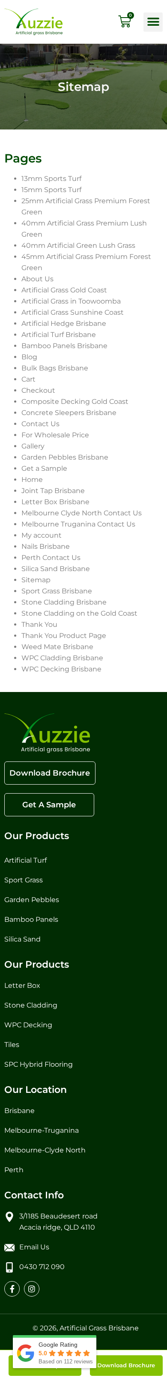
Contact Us (40, 424)
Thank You (39, 624)
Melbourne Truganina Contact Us (78, 524)
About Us (38, 279)
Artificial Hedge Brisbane (63, 323)
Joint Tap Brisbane (53, 491)
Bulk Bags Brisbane (54, 368)
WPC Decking (29, 1025)
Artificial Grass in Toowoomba (71, 301)
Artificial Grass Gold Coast (64, 290)
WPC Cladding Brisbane (62, 658)
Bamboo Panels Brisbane (64, 346)
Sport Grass (24, 880)
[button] (153, 22)
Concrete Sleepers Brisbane (68, 413)
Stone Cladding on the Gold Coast (79, 613)
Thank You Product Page (63, 636)
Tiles (11, 1045)
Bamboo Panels (31, 919)
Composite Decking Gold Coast (74, 401)
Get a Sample (44, 468)
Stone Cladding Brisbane (64, 602)
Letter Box (22, 985)
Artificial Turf (25, 860)
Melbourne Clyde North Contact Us (81, 513)
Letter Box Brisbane (55, 502)
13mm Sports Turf (51, 179)
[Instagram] (31, 1289)
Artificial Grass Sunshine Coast (72, 312)
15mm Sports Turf (51, 190)
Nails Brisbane (45, 546)
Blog (29, 357)
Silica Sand (22, 939)
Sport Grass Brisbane (56, 591)
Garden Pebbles (32, 900)
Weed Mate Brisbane (57, 647)
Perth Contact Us (51, 558)
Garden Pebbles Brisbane (64, 457)
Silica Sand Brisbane (55, 569)
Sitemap (36, 580)
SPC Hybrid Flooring (38, 1064)
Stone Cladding (30, 1005)
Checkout (38, 390)
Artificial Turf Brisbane (58, 335)
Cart (28, 379)
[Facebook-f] (12, 1289)
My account (41, 535)
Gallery (33, 446)
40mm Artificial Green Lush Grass (78, 245)
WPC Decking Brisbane (61, 669)
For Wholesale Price (55, 435)
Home (32, 479)
